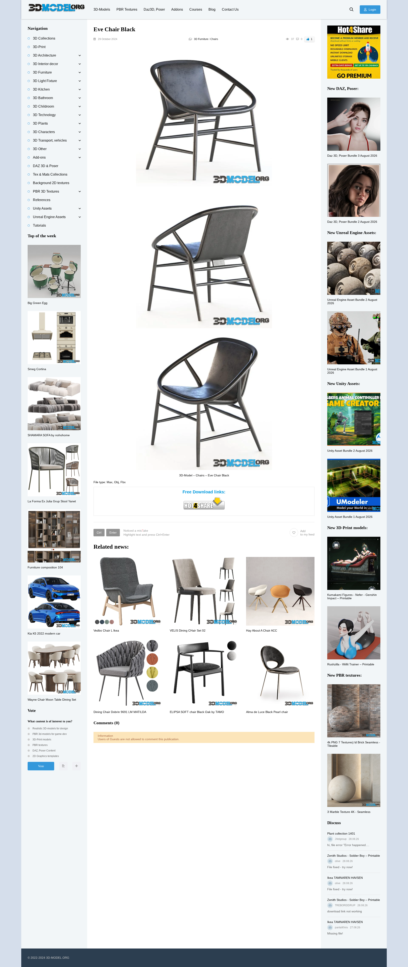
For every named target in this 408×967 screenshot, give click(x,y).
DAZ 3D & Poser (45, 166)
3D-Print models (41, 739)
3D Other (40, 149)
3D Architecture (44, 55)
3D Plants (40, 123)
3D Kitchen (41, 89)
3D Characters (44, 132)
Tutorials (39, 225)
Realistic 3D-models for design (50, 728)
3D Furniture (201, 39)
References (41, 200)
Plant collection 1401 (341, 833)
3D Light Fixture (45, 81)
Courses (195, 9)
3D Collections (44, 38)
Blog (211, 9)
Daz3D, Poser (154, 9)
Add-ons (39, 157)
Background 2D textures (51, 183)
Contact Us (230, 9)
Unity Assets (42, 208)
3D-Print (39, 47)
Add (307, 532)
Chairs (214, 39)
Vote (41, 766)
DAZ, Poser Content (43, 750)
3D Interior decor (45, 64)
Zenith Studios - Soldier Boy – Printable (353, 855)
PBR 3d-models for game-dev (49, 734)
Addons (177, 9)
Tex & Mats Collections (50, 174)
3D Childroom (43, 106)
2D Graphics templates (45, 756)
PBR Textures (126, 9)
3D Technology (44, 115)
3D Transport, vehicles (50, 140)
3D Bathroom (43, 98)
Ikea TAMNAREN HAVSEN (345, 877)
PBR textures (40, 745)
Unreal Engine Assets (49, 217)
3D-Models (102, 9)
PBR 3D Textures (46, 191)
